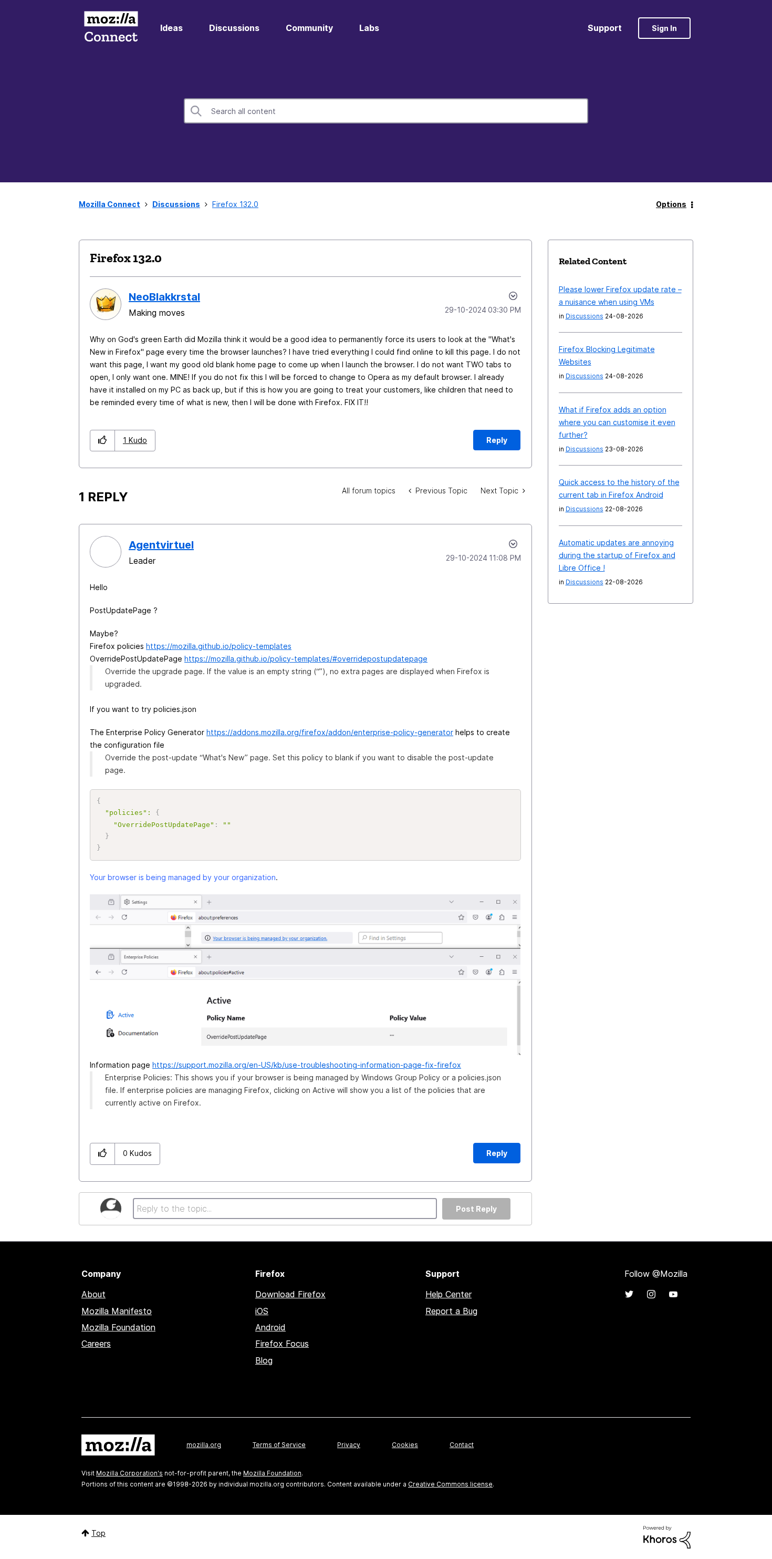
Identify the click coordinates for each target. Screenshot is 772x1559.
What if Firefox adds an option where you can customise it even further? (617, 422)
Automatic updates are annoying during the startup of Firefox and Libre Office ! (617, 555)
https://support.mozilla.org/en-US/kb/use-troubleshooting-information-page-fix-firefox (306, 1064)
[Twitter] (629, 1294)
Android (270, 1327)
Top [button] (98, 1533)
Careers (96, 1343)
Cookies (405, 1445)
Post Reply (476, 1208)
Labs (369, 28)
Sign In (664, 28)
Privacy (348, 1445)
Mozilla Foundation (118, 1327)
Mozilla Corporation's (129, 1473)
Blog (264, 1360)
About (93, 1294)
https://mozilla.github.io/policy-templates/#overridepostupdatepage (305, 658)
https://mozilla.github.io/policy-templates (218, 646)
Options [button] (671, 204)
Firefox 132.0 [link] (235, 204)
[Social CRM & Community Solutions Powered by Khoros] (667, 1536)
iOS (261, 1311)
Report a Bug (451, 1311)
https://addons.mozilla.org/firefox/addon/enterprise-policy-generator (329, 732)
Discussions (234, 28)
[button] (102, 440)
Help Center (448, 1294)
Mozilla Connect (110, 28)
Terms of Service (279, 1445)
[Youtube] (673, 1294)
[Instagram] (651, 1294)
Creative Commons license (450, 1484)
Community (309, 28)
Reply (496, 440)
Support (605, 28)
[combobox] (386, 110)
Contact (462, 1445)
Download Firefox (290, 1294)
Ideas (171, 28)
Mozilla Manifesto (116, 1311)
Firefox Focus (282, 1343)
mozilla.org (203, 1445)
